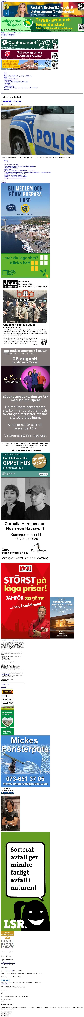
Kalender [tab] (6, 162)
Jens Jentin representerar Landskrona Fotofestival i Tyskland (19, 170)
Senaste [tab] (6, 160)
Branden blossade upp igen (11, 164)
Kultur (14, 76)
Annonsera (16, 87)
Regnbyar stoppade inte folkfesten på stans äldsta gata (20, 166)
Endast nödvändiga (5, 1013)
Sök (2, 1001)
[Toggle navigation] (1, 37)
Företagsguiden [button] (8, 80)
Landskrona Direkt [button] (9, 86)
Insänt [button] (5, 77)
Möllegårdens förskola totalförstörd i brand (15, 178)
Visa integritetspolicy (6, 1012)
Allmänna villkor (8, 87)
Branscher (13, 81)
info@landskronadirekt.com (8, 963)
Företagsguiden (5, 684)
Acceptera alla (4, 1015)
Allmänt (6, 76)
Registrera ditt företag (22, 81)
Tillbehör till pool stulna (11, 101)
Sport (29, 76)
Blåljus (10, 76)
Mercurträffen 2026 (11, 167)
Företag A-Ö (7, 81)
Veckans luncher (8, 169)
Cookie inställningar (19, 986)
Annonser (3, 1)
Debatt (6, 78)
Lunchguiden (7, 83)
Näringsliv (19, 76)
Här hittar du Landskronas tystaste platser (14, 175)
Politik (26, 76)
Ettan (5, 73)
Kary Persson (17, 105)
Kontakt (36, 87)
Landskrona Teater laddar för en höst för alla (15, 176)
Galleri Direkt (7, 84)
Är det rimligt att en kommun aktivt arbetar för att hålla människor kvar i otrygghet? (27, 172)
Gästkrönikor (15, 78)
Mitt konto (6, 89)
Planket (10, 78)
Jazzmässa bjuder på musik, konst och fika (15, 173)
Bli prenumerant (23, 87)
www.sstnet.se (4, 983)
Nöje (23, 76)
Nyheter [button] (6, 74)
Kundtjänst (31, 87)
